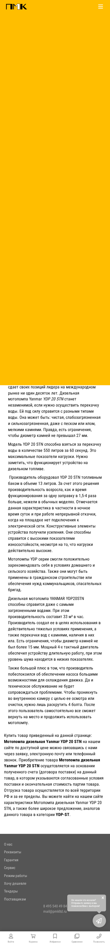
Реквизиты (12, 852)
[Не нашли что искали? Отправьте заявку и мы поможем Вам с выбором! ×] (99, 920)
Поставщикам (15, 899)
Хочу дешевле (15, 883)
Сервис (9, 868)
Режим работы (15, 876)
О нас (8, 844)
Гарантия (11, 860)
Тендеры (11, 891)
